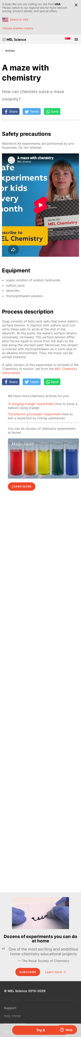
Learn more (21, 486)
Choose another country (17, 28)
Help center (12, 1016)
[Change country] (68, 39)
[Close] (76, 5)
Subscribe (27, 972)
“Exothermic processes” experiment (34, 414)
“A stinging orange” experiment (31, 404)
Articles (10, 50)
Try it (40, 1030)
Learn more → (55, 972)
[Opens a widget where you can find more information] (66, 1030)
